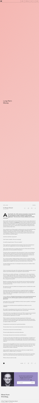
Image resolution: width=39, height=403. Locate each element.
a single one (17, 222)
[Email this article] (31, 208)
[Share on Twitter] (24, 208)
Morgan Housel (9, 208)
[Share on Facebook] (28, 208)
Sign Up (32, 382)
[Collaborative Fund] (1, 1)
